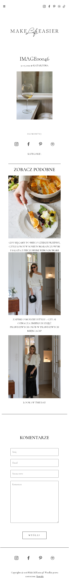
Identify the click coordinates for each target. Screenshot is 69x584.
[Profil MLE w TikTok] (64, 6)
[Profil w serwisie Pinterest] (54, 6)
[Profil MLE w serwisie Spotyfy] (59, 6)
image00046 (34, 59)
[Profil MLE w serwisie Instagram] (44, 6)
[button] (4, 6)
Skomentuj (34, 134)
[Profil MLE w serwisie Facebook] (49, 6)
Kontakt (40, 576)
